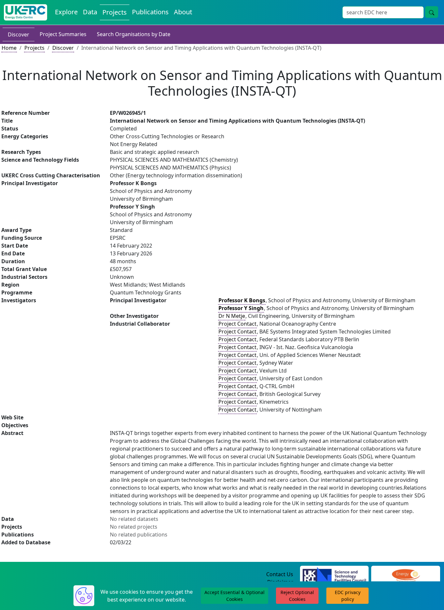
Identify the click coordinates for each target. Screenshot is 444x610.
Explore (66, 11)
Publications (150, 11)
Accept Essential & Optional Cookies (234, 595)
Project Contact (237, 323)
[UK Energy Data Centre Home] (25, 12)
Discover (18, 34)
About (183, 11)
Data (90, 11)
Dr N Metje (231, 315)
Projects (114, 12)
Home (9, 47)
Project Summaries (63, 34)
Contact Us (279, 574)
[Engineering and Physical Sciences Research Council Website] (406, 574)
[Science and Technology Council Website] (334, 574)
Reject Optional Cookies (297, 595)
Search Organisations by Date (133, 34)
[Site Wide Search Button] (431, 12)
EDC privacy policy (347, 595)
